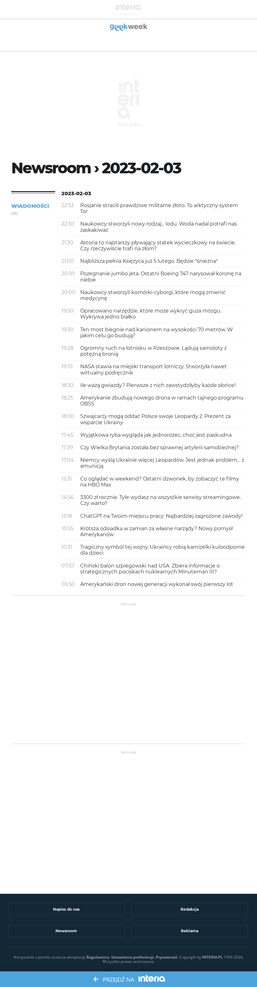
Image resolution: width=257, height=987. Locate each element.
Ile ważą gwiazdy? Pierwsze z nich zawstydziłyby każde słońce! (158, 385)
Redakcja (190, 909)
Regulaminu (98, 957)
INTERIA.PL (212, 957)
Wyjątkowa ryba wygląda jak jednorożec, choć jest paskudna (156, 435)
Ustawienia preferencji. (133, 957)
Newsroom (66, 930)
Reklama (189, 930)
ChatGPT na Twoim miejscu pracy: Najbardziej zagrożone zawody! (161, 516)
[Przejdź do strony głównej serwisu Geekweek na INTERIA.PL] (128, 27)
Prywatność (166, 957)
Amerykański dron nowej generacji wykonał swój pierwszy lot (156, 584)
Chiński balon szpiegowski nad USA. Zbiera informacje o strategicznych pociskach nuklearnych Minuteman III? (150, 569)
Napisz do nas (66, 909)
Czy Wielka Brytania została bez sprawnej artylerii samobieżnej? (159, 447)
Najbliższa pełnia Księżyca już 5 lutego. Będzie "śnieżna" (149, 261)
